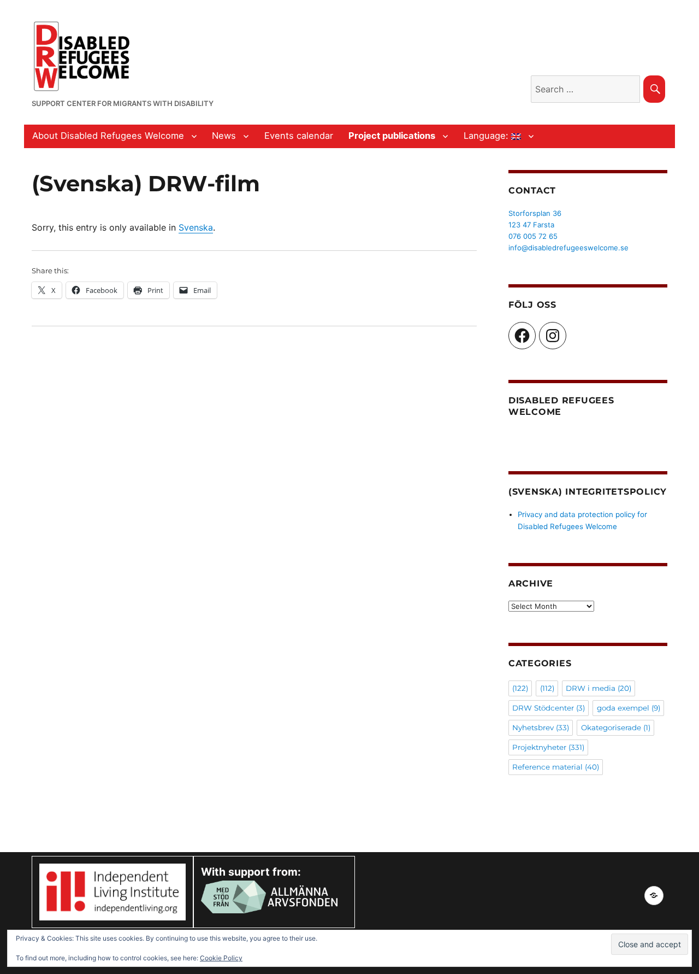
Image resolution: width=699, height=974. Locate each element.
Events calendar (298, 135)
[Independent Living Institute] (112, 891)
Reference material (555, 766)
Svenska (196, 227)
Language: (487, 135)
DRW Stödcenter (548, 707)
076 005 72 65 (533, 236)
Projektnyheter (548, 747)
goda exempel (628, 707)
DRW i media (598, 688)
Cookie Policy (221, 958)
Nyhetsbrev (540, 727)
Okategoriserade (615, 727)
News (224, 135)
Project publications (391, 135)
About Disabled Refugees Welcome (108, 135)
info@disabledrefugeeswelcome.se (568, 247)
